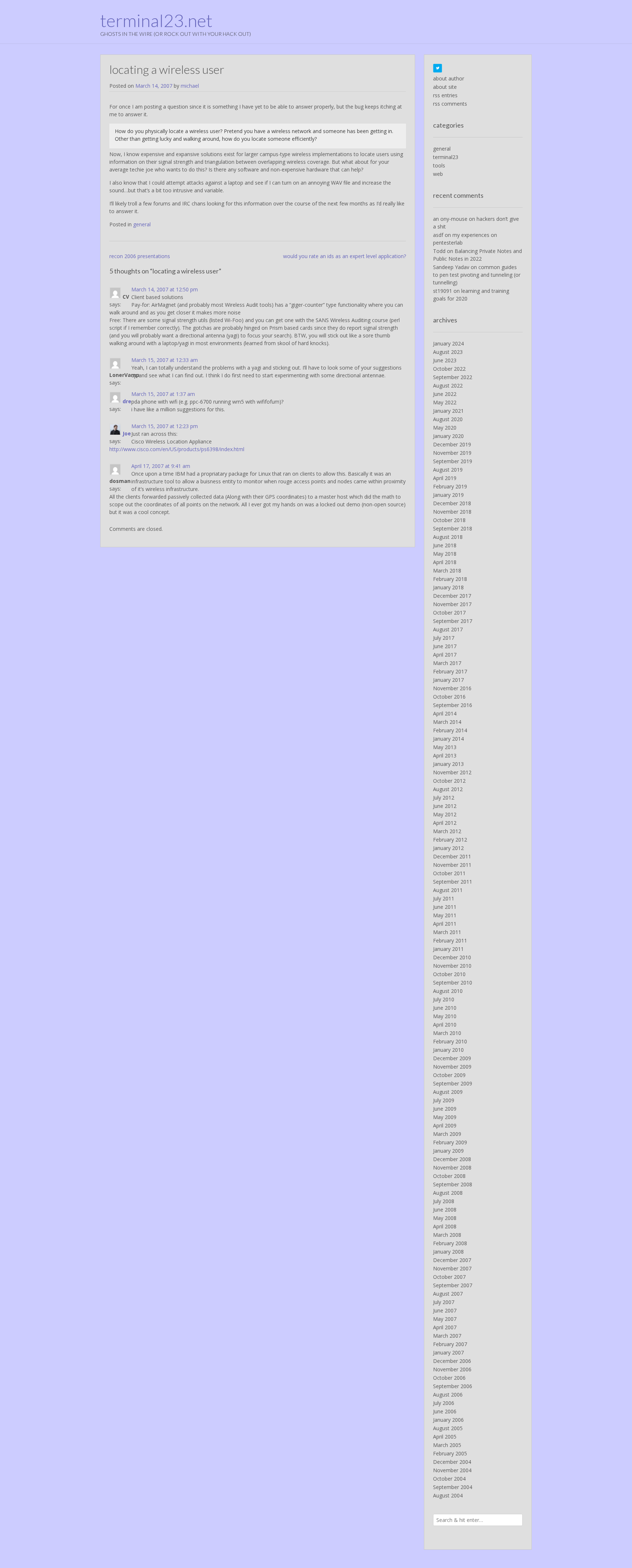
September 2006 (452, 1386)
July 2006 (443, 1402)
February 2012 (450, 839)
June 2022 (444, 393)
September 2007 (452, 1285)
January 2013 (448, 763)
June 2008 (444, 1209)
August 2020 (448, 419)
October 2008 (449, 1175)
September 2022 (452, 377)
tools (439, 165)
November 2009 (452, 1066)
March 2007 (447, 1335)
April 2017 (444, 654)
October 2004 (449, 1478)
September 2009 (452, 1083)
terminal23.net (156, 20)
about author (448, 78)
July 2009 (443, 1100)
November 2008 (452, 1167)
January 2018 (448, 587)
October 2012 (449, 780)
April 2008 (444, 1226)
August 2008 (448, 1192)
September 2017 (452, 620)
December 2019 (452, 444)
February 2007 (450, 1344)
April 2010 (444, 1024)
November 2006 (452, 1369)
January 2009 (448, 1150)
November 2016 (452, 688)
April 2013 (444, 755)
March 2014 (447, 721)
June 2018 (444, 545)
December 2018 (452, 503)
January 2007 (448, 1352)
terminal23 (445, 157)
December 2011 (452, 856)
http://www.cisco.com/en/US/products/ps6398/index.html (176, 449)
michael (190, 85)
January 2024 (448, 343)
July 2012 (443, 797)
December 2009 (452, 1058)
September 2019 (452, 461)
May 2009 (444, 1117)
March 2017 (447, 663)
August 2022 (448, 385)
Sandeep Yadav (451, 267)
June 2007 (444, 1310)
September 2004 (452, 1487)
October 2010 (449, 974)
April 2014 (444, 713)
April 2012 (444, 822)
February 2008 (450, 1243)
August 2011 (448, 890)
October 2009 (449, 1075)
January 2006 (448, 1419)
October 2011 (449, 873)
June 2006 (444, 1411)
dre (127, 401)
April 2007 (444, 1327)
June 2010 (444, 1007)
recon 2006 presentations (139, 256)
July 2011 (443, 898)
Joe (127, 433)
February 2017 (450, 671)
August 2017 (448, 629)
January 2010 (448, 1049)
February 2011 (450, 940)
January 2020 (448, 435)
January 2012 (448, 848)
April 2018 (444, 562)
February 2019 (450, 486)
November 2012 (452, 772)
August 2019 (448, 469)
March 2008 (447, 1234)
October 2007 (449, 1276)
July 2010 (443, 999)
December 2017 (452, 595)
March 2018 (447, 570)
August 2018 (448, 536)
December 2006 (452, 1360)
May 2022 (444, 402)
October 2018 (449, 520)
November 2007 (452, 1268)
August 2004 (448, 1495)
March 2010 (447, 1032)
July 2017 (443, 637)
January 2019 (448, 494)
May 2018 (444, 553)
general (142, 224)
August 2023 (448, 351)
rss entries (445, 95)
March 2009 (447, 1133)
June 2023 (444, 360)
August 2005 (448, 1428)
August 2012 (448, 789)
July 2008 (443, 1201)
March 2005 (447, 1445)
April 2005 (444, 1436)
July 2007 (443, 1302)
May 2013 (444, 747)
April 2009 (444, 1125)
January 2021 (448, 410)
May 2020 (444, 427)
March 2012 (447, 831)
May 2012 (444, 814)
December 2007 (452, 1260)
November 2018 (452, 511)
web (438, 173)
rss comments (450, 103)
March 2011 (447, 932)
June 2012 (444, 805)
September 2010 (452, 982)
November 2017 (452, 604)
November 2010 (452, 965)
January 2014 (448, 738)
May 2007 (444, 1318)
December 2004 (452, 1461)
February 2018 (450, 578)
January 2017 (448, 679)
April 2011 (444, 923)
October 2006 (449, 1377)
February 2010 (450, 1041)
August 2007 (448, 1293)
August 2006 (448, 1394)
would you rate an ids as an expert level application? (344, 256)
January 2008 (448, 1251)
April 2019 (444, 478)
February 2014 (450, 730)
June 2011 (444, 906)
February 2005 (450, 1453)
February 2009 (450, 1142)
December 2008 (452, 1159)
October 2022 (449, 368)
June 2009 (444, 1108)
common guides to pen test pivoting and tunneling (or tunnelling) (476, 275)
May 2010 (444, 1016)
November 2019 (452, 452)
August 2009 (448, 1091)
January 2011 (448, 948)
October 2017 (449, 612)
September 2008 (452, 1184)
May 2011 (444, 915)
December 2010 (452, 957)
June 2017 (444, 646)
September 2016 (452, 705)
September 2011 (452, 881)
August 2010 (448, 990)
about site (445, 86)
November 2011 (452, 864)
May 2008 (444, 1217)
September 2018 (452, 528)
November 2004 (452, 1470)
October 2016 (449, 696)
